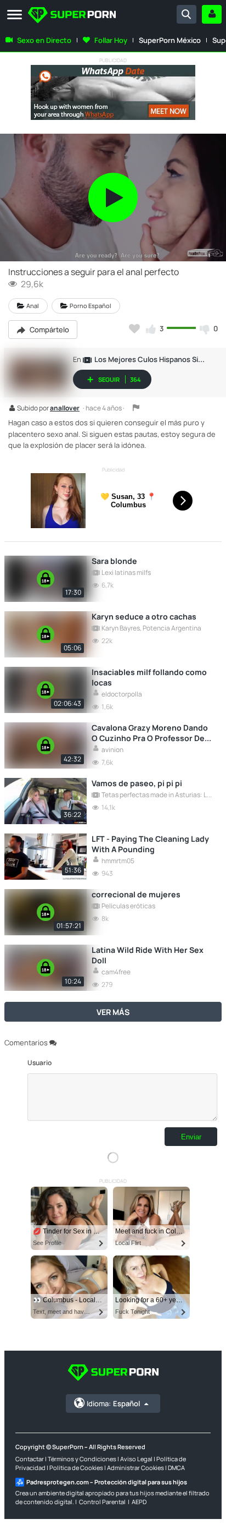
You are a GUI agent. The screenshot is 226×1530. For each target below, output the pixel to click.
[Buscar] (186, 14)
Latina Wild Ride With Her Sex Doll (148, 955)
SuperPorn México (170, 40)
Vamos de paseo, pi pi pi (137, 783)
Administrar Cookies (135, 1467)
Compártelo (48, 329)
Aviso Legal (136, 1459)
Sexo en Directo (44, 40)
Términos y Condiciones (82, 1459)
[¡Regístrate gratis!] (212, 14)
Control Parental (102, 1502)
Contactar (29, 1459)
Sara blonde (114, 561)
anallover (65, 409)
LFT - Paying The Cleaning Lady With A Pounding (150, 843)
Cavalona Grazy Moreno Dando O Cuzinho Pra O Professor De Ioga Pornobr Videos (150, 732)
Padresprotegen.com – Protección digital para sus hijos (106, 1482)
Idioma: (113, 1403)
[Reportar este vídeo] (136, 407)
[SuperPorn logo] (72, 16)
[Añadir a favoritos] (134, 328)
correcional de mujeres (136, 894)
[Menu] (14, 15)
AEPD (139, 1502)
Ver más (113, 1012)
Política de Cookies (76, 1467)
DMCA (176, 1467)
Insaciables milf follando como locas (149, 677)
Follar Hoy (110, 40)
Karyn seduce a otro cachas (144, 616)
